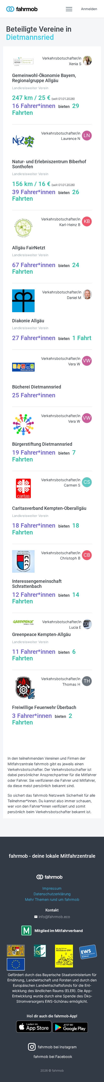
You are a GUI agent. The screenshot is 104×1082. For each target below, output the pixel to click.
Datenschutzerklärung (52, 894)
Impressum (52, 888)
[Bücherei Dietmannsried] (23, 367)
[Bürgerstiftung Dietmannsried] (23, 424)
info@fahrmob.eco (54, 917)
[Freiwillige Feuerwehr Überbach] (23, 687)
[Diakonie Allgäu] (23, 300)
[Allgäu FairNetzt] (23, 227)
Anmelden (89, 9)
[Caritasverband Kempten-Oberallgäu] (23, 488)
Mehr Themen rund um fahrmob (52, 899)
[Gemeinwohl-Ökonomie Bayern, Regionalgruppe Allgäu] (23, 61)
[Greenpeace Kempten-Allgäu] (23, 622)
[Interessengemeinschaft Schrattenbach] (23, 561)
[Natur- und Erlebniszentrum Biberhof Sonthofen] (23, 141)
